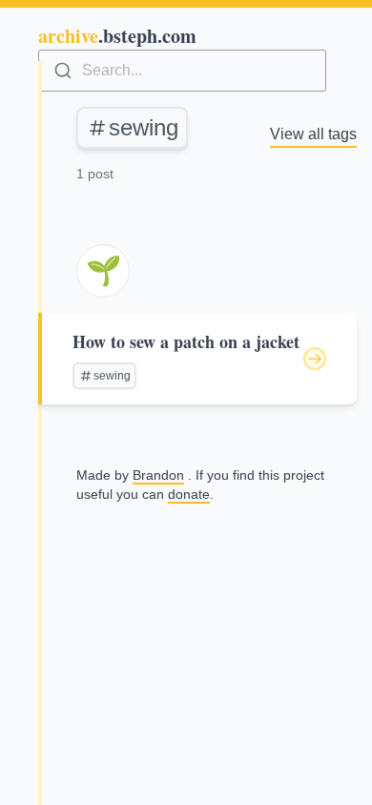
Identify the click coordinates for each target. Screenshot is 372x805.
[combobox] (182, 71)
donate (189, 494)
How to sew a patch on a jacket (186, 341)
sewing (143, 127)
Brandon (158, 475)
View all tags (313, 134)
